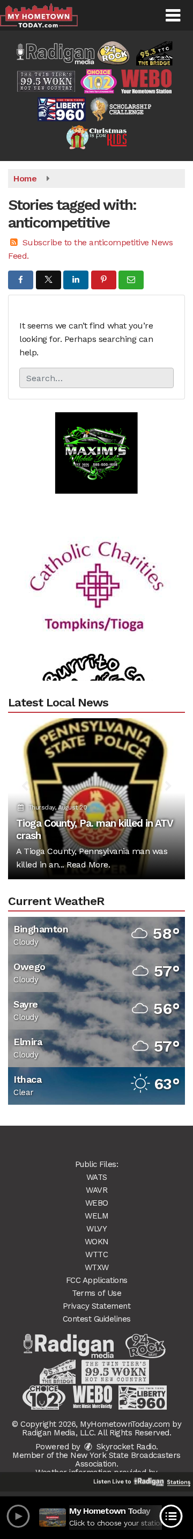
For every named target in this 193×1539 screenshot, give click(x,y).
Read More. (88, 864)
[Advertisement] (96, 442)
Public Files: (96, 1164)
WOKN (97, 1241)
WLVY (96, 1229)
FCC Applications (97, 1280)
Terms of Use (96, 1293)
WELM (96, 1216)
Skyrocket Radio (125, 1447)
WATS (96, 1177)
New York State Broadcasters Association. (125, 1459)
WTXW (97, 1267)
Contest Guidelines (97, 1319)
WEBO (96, 1203)
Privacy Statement (97, 1306)
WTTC (96, 1254)
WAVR (96, 1190)
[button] (173, 15)
